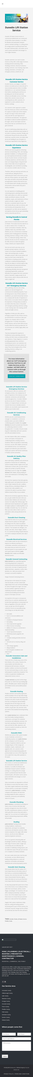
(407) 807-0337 (8, 947)
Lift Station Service (22, 919)
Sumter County (6, 1017)
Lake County (5, 996)
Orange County (6, 1001)
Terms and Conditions (22, 1074)
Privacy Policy (8, 1074)
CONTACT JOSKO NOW (16, 376)
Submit (5, 1056)
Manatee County (6, 998)
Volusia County (6, 1020)
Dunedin (12, 919)
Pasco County (5, 1006)
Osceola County (6, 1004)
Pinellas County (8, 921)
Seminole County (6, 1014)
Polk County (5, 1012)
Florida (15, 919)
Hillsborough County (7, 993)
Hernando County (6, 990)
